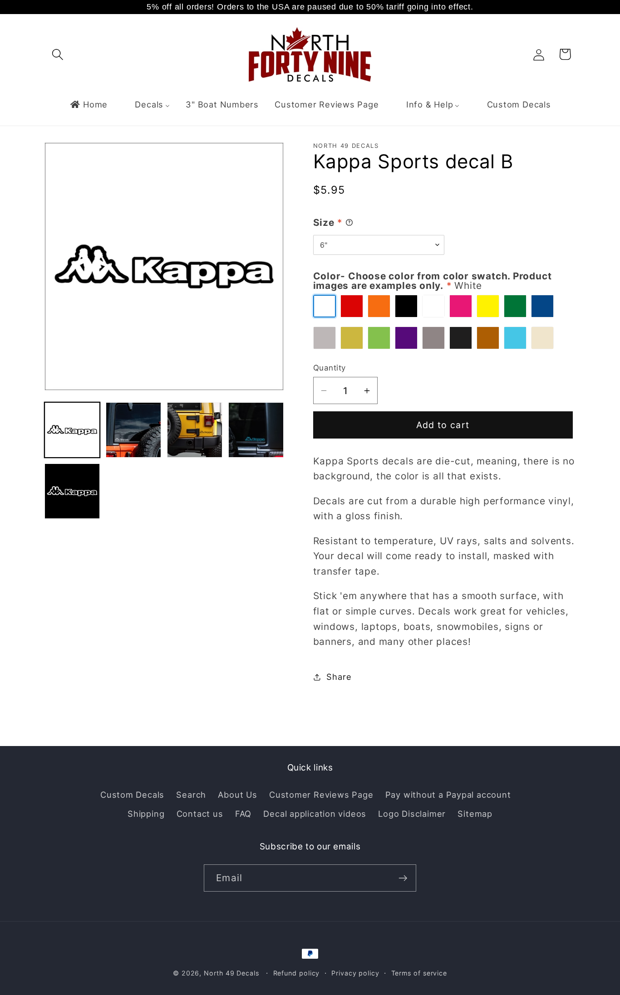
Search (191, 795)
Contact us (200, 814)
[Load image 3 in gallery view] (194, 430)
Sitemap (475, 814)
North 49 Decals (231, 973)
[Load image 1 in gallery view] (72, 430)
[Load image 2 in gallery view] (133, 430)
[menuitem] (88, 104)
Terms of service (419, 973)
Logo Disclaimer (412, 814)
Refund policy (296, 973)
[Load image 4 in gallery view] (256, 430)
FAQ (243, 814)
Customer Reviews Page (321, 795)
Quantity (329, 367)
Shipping (146, 814)
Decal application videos (314, 814)
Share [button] (338, 677)
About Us (237, 795)
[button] (57, 54)
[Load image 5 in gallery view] (72, 491)
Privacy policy (355, 973)
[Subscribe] (403, 878)
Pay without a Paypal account (448, 795)
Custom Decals (132, 795)
